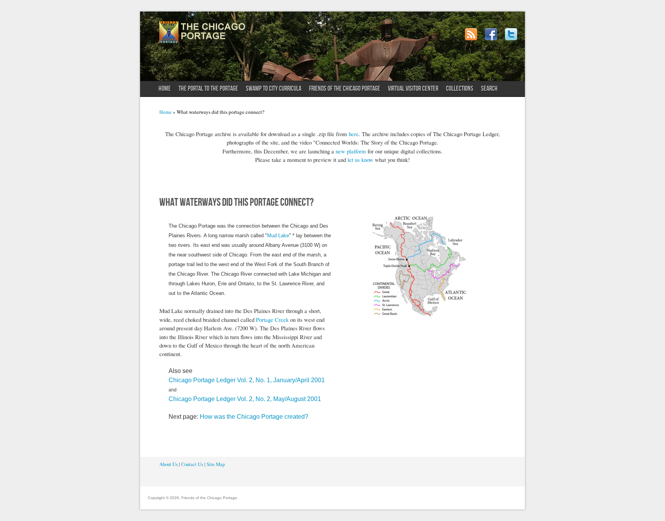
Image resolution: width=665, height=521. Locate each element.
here (354, 134)
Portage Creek (272, 319)
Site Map (216, 464)
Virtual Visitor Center (413, 89)
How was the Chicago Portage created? (254, 416)
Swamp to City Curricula (273, 89)
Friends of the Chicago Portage (342, 91)
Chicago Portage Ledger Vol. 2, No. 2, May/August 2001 (245, 399)
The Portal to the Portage (206, 91)
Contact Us (192, 464)
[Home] (202, 41)
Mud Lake (278, 235)
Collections (459, 89)
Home (165, 89)
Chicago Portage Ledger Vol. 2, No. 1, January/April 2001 (247, 380)
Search (489, 89)
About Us (168, 464)
